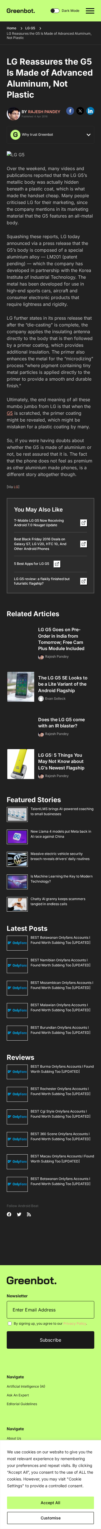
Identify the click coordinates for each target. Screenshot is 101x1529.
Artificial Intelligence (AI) (26, 1386)
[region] (50, 1484)
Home (11, 28)
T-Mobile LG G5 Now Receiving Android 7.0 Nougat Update (39, 522)
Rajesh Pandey (44, 111)
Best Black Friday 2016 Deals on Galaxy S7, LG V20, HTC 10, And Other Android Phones (40, 544)
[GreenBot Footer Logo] (31, 1280)
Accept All (50, 1502)
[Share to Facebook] (70, 111)
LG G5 (30, 28)
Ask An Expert (18, 1395)
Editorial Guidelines (22, 1404)
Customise (51, 1517)
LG (16, 487)
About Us (14, 1438)
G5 (10, 413)
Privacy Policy (74, 1323)
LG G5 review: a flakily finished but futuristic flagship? (42, 581)
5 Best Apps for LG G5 (31, 563)
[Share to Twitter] (80, 111)
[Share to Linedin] (90, 111)
